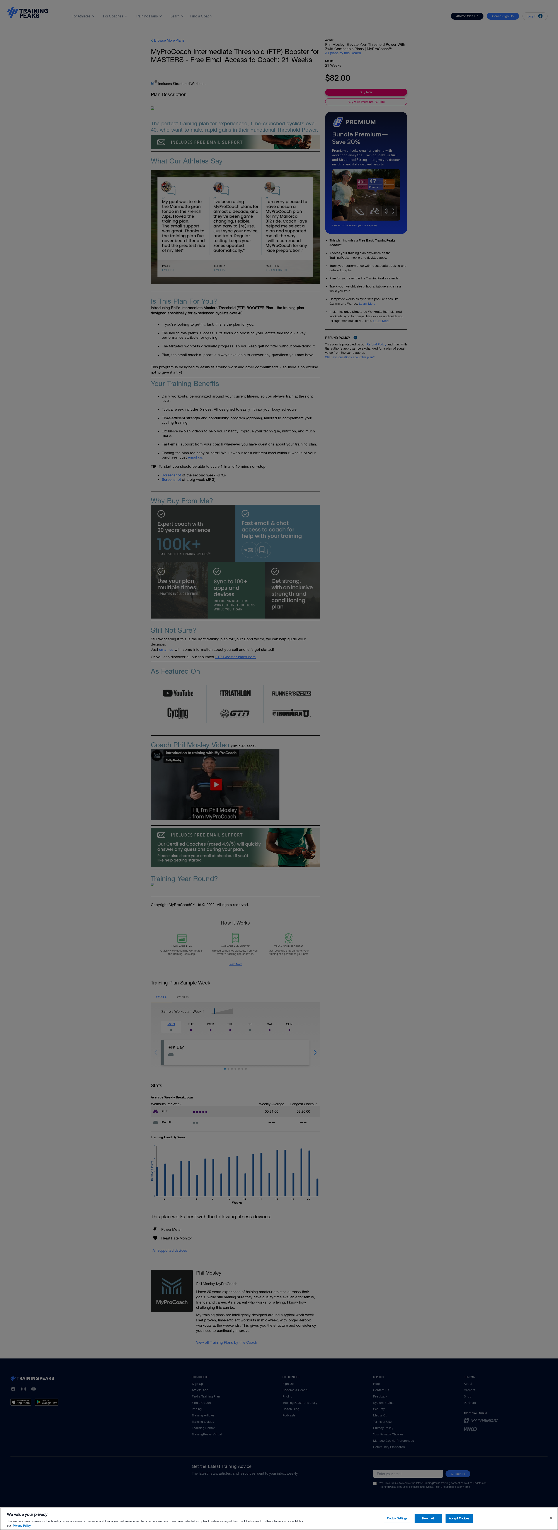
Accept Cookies (459, 1518)
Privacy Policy (22, 1525)
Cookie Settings (397, 1518)
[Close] (551, 1518)
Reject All (428, 1518)
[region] (279, 1518)
